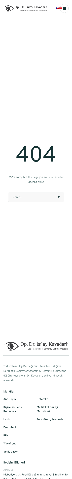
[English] (57, 8)
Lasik (6, 419)
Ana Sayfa (9, 399)
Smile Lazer (10, 452)
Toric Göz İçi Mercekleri (51, 419)
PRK (6, 435)
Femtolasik (10, 427)
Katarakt (42, 399)
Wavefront (9, 443)
